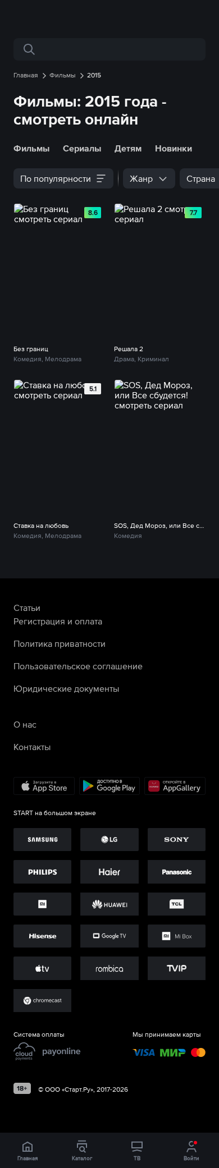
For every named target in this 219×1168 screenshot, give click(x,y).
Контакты (32, 747)
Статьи (26, 608)
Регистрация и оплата (57, 621)
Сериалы (82, 148)
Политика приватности (59, 643)
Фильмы (31, 148)
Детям (128, 148)
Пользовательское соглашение (78, 666)
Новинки (173, 148)
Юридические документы (66, 688)
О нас (24, 724)
